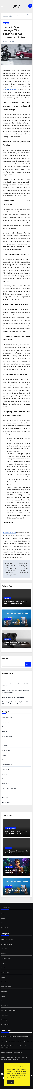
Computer (5, 741)
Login (2, 913)
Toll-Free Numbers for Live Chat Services (13, 697)
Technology (5, 797)
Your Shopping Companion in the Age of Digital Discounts (16, 1041)
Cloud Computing (7, 736)
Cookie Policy (16, 1077)
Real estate (5, 779)
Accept (10, 1082)
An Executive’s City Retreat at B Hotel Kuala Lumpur (16, 679)
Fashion (4, 755)
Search (5, 659)
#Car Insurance (9, 41)
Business (6, 23)
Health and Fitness (7, 764)
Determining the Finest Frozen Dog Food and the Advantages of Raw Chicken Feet (15, 644)
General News (6, 760)
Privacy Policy (4, 927)
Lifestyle (4, 774)
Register (3, 918)
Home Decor (5, 769)
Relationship (5, 783)
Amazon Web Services (8, 717)
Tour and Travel (6, 802)
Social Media (5, 793)
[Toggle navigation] (2, 6)
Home (4, 15)
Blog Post (3, 923)
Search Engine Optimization (9, 788)
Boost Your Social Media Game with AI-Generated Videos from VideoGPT (16, 872)
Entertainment (6, 750)
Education (5, 745)
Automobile (5, 727)
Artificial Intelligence (7, 722)
